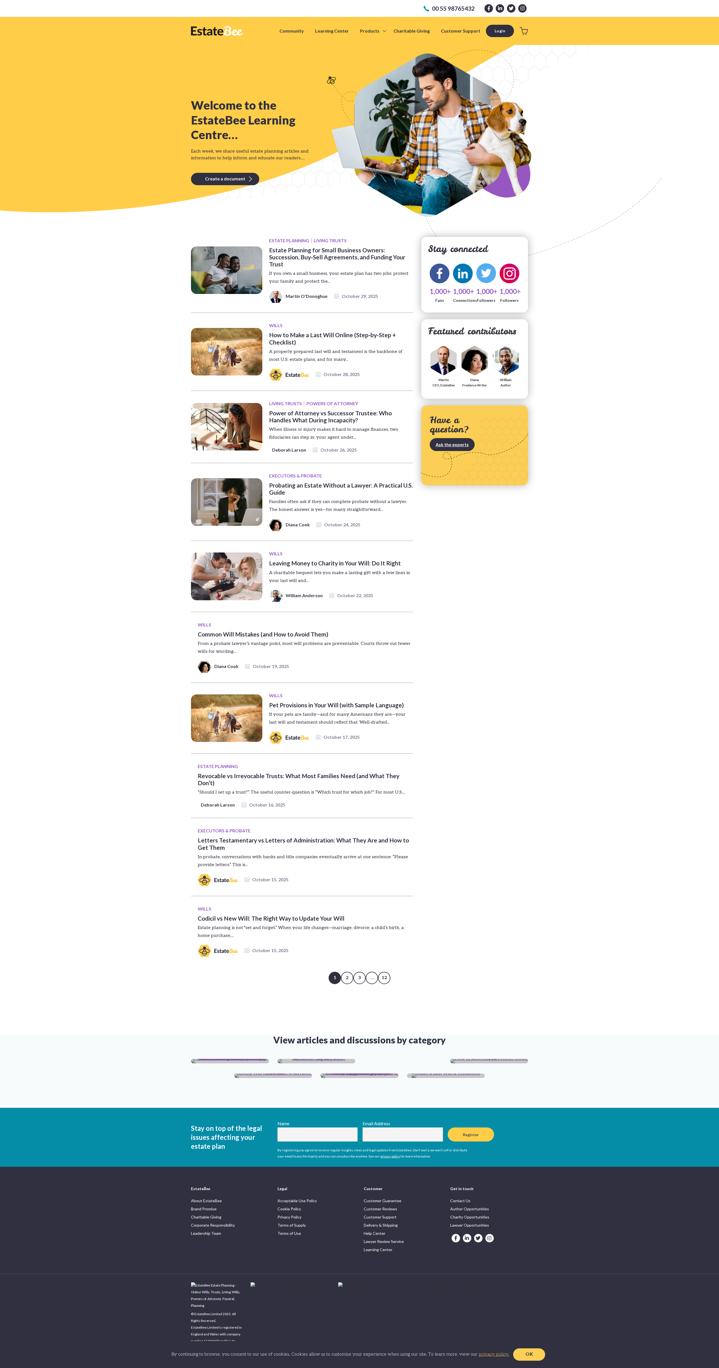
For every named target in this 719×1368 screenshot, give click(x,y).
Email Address (376, 1123)
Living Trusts (330, 240)
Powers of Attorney (332, 403)
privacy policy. (494, 1354)
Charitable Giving (411, 30)
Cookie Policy (289, 1208)
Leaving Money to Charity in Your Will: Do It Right (335, 563)
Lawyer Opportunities (469, 1225)
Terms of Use (289, 1233)
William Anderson (304, 595)
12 (384, 977)
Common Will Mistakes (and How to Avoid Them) (263, 634)
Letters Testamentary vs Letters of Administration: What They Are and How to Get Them (303, 844)
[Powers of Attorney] (359, 1075)
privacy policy (390, 1156)
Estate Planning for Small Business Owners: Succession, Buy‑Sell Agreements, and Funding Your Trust (337, 257)
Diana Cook (298, 524)
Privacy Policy (289, 1217)
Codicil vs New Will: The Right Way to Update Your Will (271, 918)
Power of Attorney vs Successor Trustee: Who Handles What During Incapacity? (330, 416)
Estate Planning (289, 240)
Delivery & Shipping (381, 1225)
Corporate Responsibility (213, 1225)
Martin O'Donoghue (306, 296)
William (505, 382)
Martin (444, 382)
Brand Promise (204, 1208)
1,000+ (439, 273)
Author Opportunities (469, 1208)
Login (500, 30)
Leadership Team (206, 1233)
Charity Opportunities (469, 1217)
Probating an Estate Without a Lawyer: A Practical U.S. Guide (341, 489)
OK (529, 1354)
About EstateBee (206, 1200)
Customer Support (460, 30)
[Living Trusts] (489, 1061)
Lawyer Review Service (384, 1241)
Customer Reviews (380, 1208)
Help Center (374, 1233)
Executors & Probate (295, 476)
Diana (474, 382)
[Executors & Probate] (316, 1061)
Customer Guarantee (382, 1200)
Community (291, 30)
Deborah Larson (289, 449)
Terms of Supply (291, 1225)
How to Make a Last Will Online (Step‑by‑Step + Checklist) (332, 338)
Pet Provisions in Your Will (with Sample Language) (336, 704)
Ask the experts (452, 444)
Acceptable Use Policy (297, 1200)
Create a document (225, 178)
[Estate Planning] (230, 1061)
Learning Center (332, 30)
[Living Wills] (273, 1075)
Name (283, 1123)
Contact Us (460, 1200)
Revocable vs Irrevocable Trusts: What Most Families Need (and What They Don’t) (298, 779)
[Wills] (446, 1075)
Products (369, 30)
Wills (276, 325)
